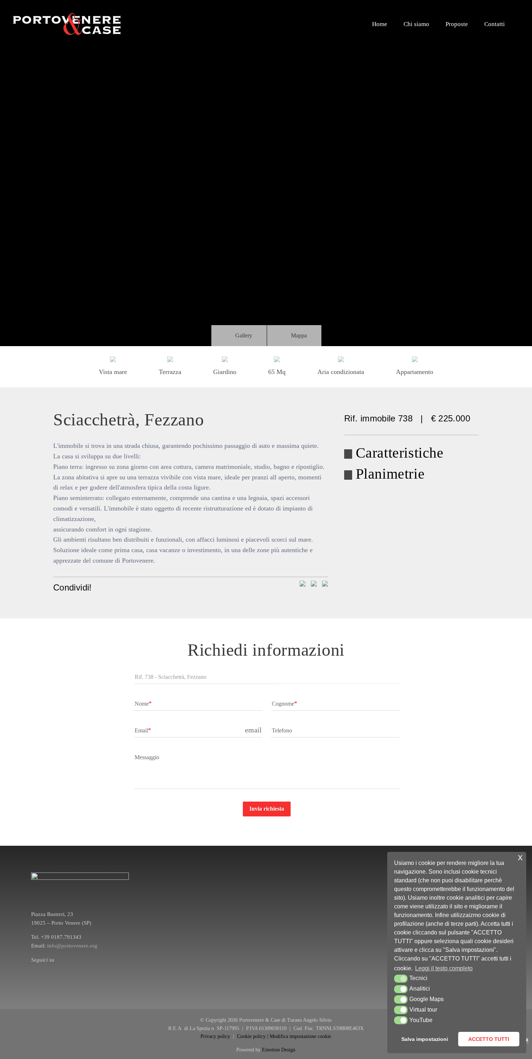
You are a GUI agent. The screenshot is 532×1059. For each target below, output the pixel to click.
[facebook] (33, 969)
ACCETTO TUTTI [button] (488, 1039)
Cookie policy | (253, 1036)
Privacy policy (216, 1036)
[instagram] (45, 969)
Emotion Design (278, 1049)
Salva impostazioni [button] (424, 1039)
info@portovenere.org (72, 946)
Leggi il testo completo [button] (444, 968)
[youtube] (56, 969)
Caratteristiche (400, 453)
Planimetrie (390, 474)
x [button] (520, 857)
